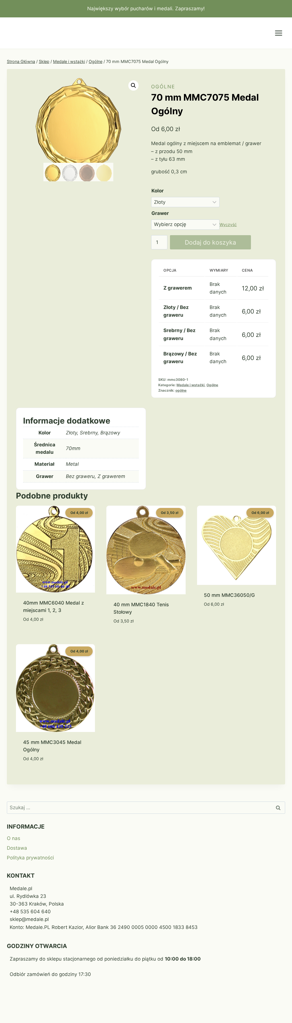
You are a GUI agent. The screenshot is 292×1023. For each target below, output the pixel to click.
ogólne (180, 390)
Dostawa (17, 848)
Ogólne (163, 87)
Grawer (160, 213)
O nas (13, 838)
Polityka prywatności (30, 858)
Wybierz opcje (221, 621)
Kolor (157, 191)
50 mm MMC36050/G (229, 595)
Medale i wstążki (190, 385)
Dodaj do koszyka (210, 242)
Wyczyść (228, 224)
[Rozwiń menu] (278, 33)
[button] (133, 85)
